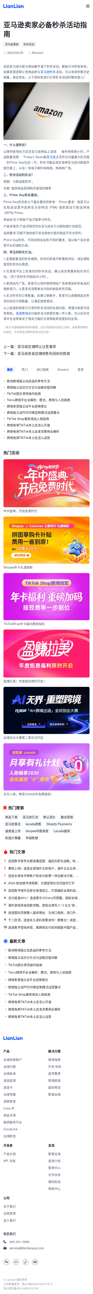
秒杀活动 (29, 44)
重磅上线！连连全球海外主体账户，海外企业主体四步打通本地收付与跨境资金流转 (42, 868)
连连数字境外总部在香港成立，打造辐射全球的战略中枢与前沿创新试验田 (42, 890)
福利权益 (54, 1181)
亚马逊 (51, 157)
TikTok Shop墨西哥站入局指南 (28, 418)
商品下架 (11, 817)
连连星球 (9, 1080)
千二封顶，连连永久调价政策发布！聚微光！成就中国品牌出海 (42, 920)
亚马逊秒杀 (48, 71)
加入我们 (9, 1220)
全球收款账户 (12, 1059)
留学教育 (54, 1073)
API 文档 (9, 1160)
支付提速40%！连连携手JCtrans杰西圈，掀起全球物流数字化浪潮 (42, 898)
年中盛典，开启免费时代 (20, 511)
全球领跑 (9, 1094)
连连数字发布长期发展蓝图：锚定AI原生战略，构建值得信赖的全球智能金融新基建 (42, 861)
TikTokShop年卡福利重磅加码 (24, 623)
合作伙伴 (54, 1174)
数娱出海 (54, 1094)
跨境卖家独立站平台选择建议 (27, 406)
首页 (13, 6)
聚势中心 (54, 1167)
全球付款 (9, 1066)
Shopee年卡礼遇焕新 (18, 567)
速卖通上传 (13, 831)
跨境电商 (54, 1059)
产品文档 (9, 1154)
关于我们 (9, 1206)
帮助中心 (54, 1188)
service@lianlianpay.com (27, 1248)
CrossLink (10, 1129)
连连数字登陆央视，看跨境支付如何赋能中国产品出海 (42, 927)
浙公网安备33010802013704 (20, 1288)
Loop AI (8, 1108)
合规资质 (9, 1213)
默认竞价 (49, 817)
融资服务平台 (12, 1122)
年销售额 (32, 838)
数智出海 (54, 1154)
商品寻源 (9, 1115)
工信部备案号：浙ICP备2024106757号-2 (27, 1284)
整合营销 (67, 817)
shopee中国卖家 (37, 831)
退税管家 (9, 1101)
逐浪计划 (54, 1160)
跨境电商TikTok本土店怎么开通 (28, 425)
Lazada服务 (62, 831)
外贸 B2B (54, 1066)
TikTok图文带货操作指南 (24, 393)
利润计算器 (13, 838)
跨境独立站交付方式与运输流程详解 (31, 387)
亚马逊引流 (30, 817)
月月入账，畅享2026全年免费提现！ (28, 794)
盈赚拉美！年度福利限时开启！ (24, 681)
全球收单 (9, 1073)
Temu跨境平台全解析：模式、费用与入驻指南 (38, 400)
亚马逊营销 (11, 44)
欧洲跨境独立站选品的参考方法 (28, 381)
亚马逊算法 (13, 824)
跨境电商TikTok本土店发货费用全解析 (33, 431)
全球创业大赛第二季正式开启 (23, 737)
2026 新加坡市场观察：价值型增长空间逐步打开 (39, 883)
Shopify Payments (59, 824)
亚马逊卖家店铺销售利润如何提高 (44, 353)
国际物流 (54, 1087)
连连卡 (8, 1087)
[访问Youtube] (35, 1262)
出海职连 (9, 1136)
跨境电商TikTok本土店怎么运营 (28, 437)
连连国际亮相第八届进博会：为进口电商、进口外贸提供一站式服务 (42, 912)
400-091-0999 (19, 1241)
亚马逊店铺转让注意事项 (37, 346)
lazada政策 (33, 824)
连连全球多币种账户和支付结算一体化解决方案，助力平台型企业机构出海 (42, 875)
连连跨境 (22, 313)
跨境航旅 (54, 1080)
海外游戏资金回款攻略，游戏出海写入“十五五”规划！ (42, 905)
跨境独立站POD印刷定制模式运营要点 (33, 412)
